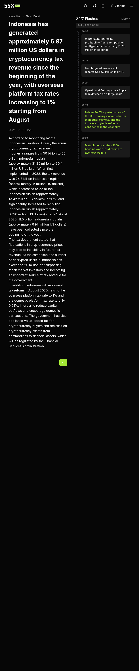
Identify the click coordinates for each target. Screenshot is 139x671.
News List (14, 16)
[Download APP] (103, 5)
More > (125, 18)
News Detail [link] (33, 16)
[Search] (85, 5)
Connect (120, 5)
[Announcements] (94, 5)
